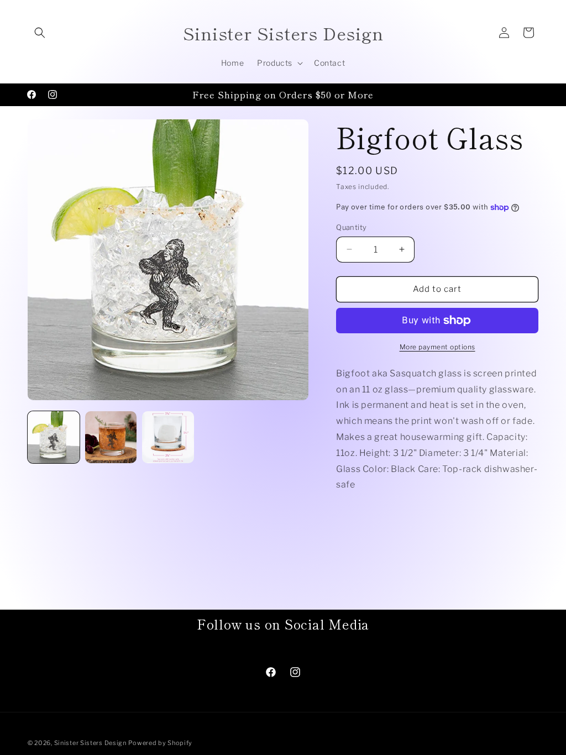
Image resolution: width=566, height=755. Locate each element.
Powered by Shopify (160, 743)
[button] (40, 32)
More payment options (437, 347)
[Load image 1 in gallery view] (54, 437)
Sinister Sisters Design (90, 743)
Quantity (351, 227)
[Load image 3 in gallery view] (168, 437)
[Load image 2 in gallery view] (111, 437)
